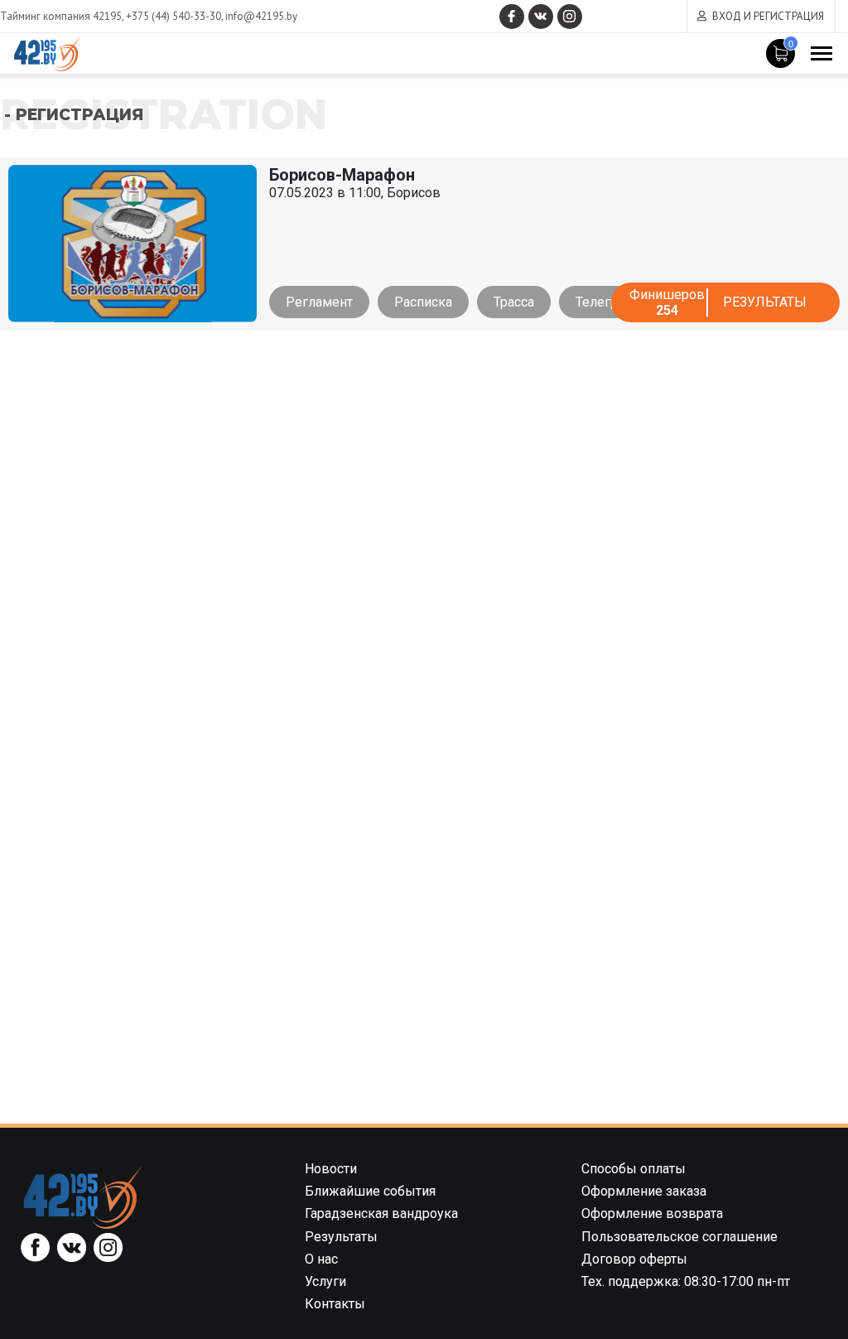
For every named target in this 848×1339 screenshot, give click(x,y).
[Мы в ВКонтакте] (540, 16)
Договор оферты (634, 1259)
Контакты (335, 1304)
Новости (331, 1169)
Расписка (423, 302)
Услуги (325, 1281)
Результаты (765, 302)
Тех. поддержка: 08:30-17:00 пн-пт (685, 1281)
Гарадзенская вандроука (381, 1213)
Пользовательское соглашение (679, 1237)
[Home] (83, 1197)
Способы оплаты (633, 1169)
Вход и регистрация (768, 16)
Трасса (514, 302)
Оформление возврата (652, 1213)
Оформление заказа (643, 1191)
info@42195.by (261, 16)
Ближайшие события (370, 1191)
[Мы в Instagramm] (569, 16)
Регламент (319, 302)
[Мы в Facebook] (511, 16)
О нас (321, 1259)
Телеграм (605, 302)
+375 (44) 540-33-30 (173, 16)
